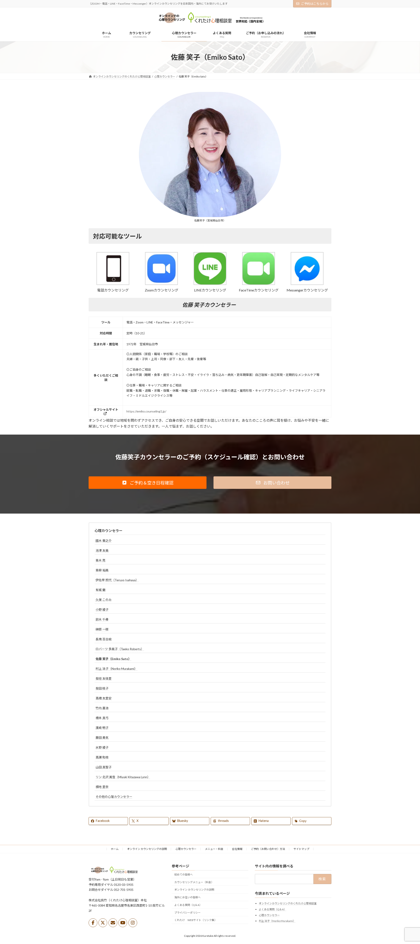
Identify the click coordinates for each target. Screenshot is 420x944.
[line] (210, 283)
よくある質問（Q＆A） (188, 905)
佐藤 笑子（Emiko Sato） (113, 659)
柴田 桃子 (102, 688)
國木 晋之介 (104, 540)
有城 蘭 (100, 590)
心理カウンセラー (108, 530)
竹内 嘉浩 (102, 708)
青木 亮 (100, 560)
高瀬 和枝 (102, 757)
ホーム (115, 849)
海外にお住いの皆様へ (187, 897)
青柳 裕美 (102, 570)
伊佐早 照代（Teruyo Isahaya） (117, 580)
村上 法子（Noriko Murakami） (116, 668)
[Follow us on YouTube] (122, 922)
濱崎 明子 (102, 728)
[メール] (112, 922)
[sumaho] (112, 283)
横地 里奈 (102, 787)
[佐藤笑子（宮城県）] (210, 154)
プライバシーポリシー (187, 912)
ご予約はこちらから (315, 3)
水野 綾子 (102, 747)
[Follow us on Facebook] (93, 922)
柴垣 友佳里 (104, 678)
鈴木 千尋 (102, 619)
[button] (113, 272)
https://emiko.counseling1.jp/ (146, 411)
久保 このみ (104, 600)
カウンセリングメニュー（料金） (194, 882)
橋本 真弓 (102, 718)
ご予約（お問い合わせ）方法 (268, 849)
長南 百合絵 (104, 639)
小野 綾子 (102, 609)
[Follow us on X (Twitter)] (102, 922)
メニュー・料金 (214, 849)
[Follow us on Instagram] (132, 922)
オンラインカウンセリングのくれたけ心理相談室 (288, 903)
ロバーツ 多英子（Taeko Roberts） (120, 649)
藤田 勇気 (102, 737)
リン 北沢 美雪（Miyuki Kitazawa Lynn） (123, 777)
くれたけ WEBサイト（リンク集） (195, 920)
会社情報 (237, 849)
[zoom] (161, 283)
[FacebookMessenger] (307, 283)
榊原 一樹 (102, 629)
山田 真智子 (104, 767)
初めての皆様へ (183, 874)
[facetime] (258, 283)
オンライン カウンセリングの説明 (147, 849)
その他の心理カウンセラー (114, 796)
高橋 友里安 (104, 698)
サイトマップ (301, 849)
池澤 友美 (102, 550)
